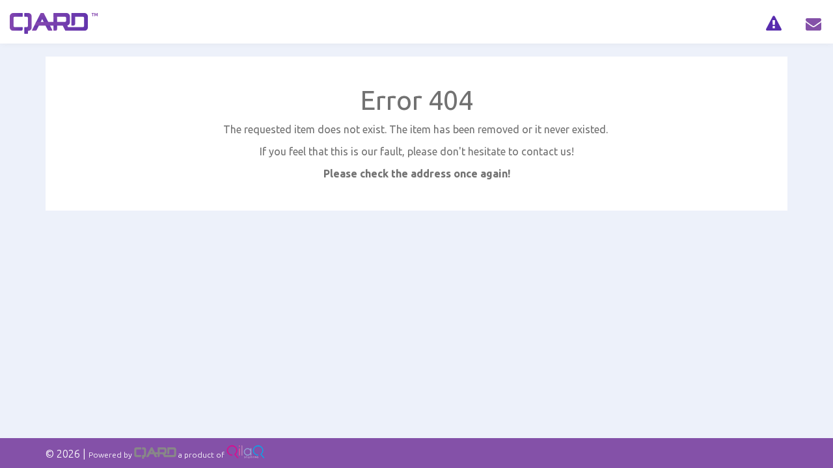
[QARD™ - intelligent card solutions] (155, 454)
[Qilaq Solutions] (245, 454)
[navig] (773, 22)
